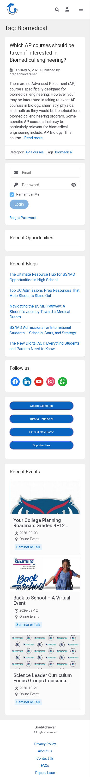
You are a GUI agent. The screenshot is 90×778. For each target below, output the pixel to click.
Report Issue (45, 773)
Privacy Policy (45, 744)
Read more (33, 138)
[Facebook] (15, 381)
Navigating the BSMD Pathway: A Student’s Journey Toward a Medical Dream (40, 311)
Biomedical (63, 152)
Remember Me (27, 194)
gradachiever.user (23, 74)
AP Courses (34, 152)
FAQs (45, 766)
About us (45, 751)
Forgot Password (23, 218)
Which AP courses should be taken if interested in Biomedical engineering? (42, 52)
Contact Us (45, 758)
